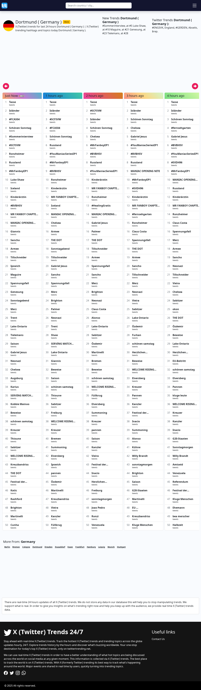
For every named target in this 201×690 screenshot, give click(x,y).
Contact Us (158, 639)
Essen (70, 547)
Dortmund (37, 547)
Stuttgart (121, 547)
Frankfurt (79, 547)
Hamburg (91, 547)
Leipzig (101, 547)
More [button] (66, 22)
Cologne (26, 547)
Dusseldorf (60, 547)
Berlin (7, 547)
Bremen (16, 547)
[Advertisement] (96, 61)
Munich (111, 547)
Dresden (48, 547)
